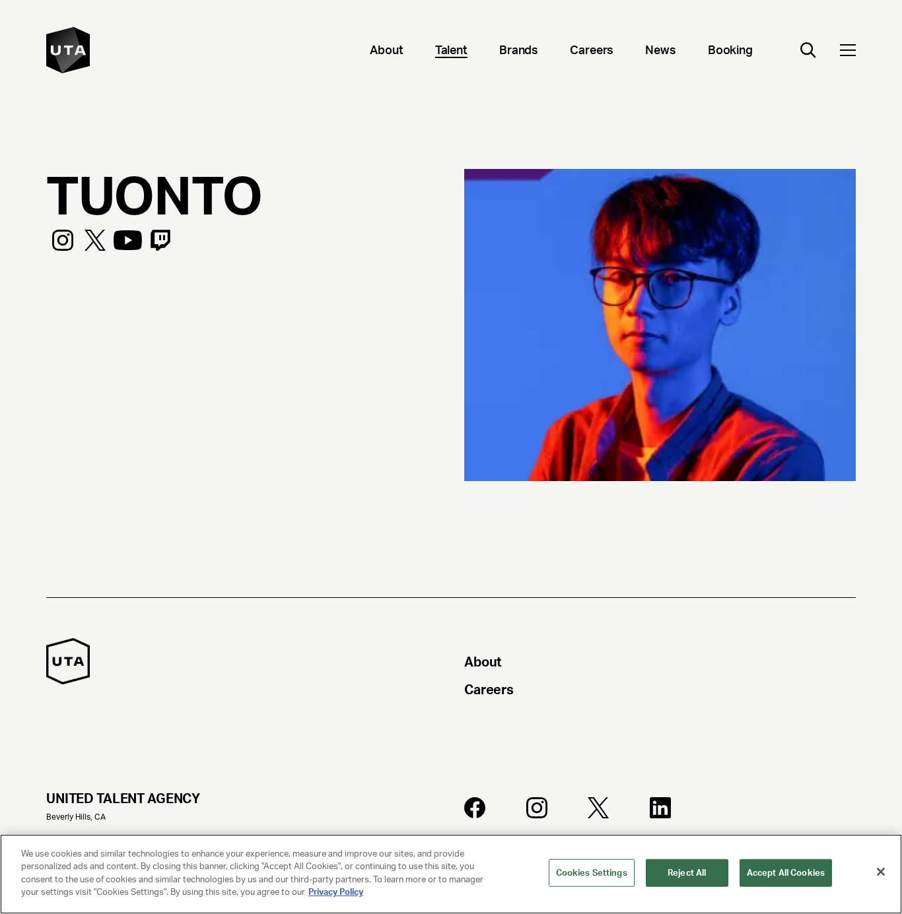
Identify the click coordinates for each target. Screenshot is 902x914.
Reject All (687, 873)
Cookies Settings (591, 873)
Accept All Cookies (786, 873)
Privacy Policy (335, 892)
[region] (451, 874)
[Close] (880, 871)
